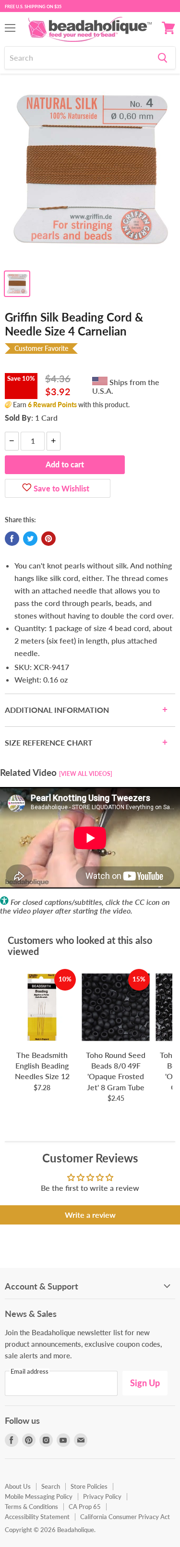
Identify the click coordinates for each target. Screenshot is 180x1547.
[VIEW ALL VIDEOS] (85, 773)
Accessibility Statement (37, 1517)
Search (50, 1486)
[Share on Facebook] (12, 538)
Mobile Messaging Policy (38, 1496)
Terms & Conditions (31, 1506)
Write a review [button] (90, 1214)
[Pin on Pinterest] (48, 538)
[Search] (162, 58)
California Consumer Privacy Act (125, 1517)
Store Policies (89, 1486)
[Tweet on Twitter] (30, 538)
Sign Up (145, 1383)
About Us (18, 1486)
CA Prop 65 (85, 1506)
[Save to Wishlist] (27, 488)
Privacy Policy (102, 1496)
